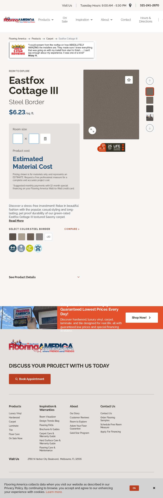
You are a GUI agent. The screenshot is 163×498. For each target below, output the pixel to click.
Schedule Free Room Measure (111, 426)
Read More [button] (16, 220)
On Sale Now (15, 438)
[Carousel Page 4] (149, 117)
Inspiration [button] (82, 19)
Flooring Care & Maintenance (47, 449)
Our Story (75, 413)
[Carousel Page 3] (149, 108)
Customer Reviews (79, 417)
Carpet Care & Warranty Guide (47, 435)
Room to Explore (78, 421)
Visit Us (67, 5)
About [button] (105, 19)
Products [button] (44, 19)
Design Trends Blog (49, 421)
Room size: (20, 129)
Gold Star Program (79, 433)
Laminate (13, 426)
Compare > (72, 229)
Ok (134, 488)
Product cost (21, 150)
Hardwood (14, 417)
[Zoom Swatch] (92, 130)
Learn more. (54, 492)
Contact (126, 19)
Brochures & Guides (49, 429)
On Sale (65, 19)
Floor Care (14, 434)
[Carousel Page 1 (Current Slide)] (149, 91)
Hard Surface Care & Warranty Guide (50, 442)
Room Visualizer (47, 416)
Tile (11, 430)
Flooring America (17, 38)
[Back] (150, 81)
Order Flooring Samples (107, 419)
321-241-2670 (149, 5)
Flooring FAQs (46, 425)
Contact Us (106, 413)
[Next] (150, 128)
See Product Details (22, 277)
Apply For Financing (110, 431)
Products (36, 38)
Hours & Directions (145, 19)
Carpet (49, 38)
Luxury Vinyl (15, 413)
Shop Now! (139, 317)
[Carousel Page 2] (149, 100)
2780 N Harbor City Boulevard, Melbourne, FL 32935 (55, 459)
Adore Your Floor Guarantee (78, 427)
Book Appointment (31, 379)
